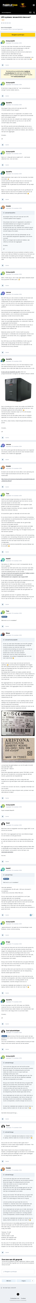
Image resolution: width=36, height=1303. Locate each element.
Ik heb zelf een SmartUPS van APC (10, 372)
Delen (9, 1280)
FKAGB (8, 206)
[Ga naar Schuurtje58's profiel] (3, 42)
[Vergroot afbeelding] (31, 59)
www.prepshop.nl (19, 76)
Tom (7, 493)
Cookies (23, 1298)
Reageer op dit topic (18, 34)
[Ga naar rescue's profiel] (3, 293)
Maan (8, 633)
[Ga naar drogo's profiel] (3, 943)
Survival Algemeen (18, 29)
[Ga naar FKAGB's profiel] (3, 207)
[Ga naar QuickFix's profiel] (3, 103)
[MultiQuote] (2, 65)
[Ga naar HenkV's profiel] (3, 559)
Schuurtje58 (8, 27)
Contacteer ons (14, 1298)
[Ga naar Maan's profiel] (3, 634)
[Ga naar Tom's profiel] (3, 494)
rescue (8, 292)
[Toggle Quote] (4, 212)
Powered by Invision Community (18, 1300)
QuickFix (9, 103)
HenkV (8, 558)
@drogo (4, 1036)
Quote (7, 65)
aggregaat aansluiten (7, 852)
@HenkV (4, 616)
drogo (8, 942)
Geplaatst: (14, 43)
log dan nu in (15, 1263)
